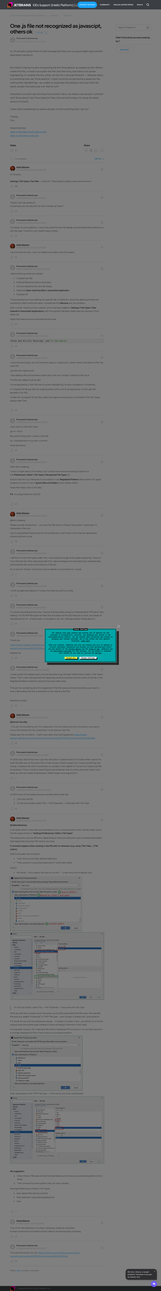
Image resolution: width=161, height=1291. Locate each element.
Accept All (71, 658)
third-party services (62, 651)
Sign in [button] (140, 5)
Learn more (85, 641)
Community (105, 5)
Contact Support (87, 5)
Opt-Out (98, 653)
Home (19, 4)
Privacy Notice (75, 649)
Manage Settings (88, 658)
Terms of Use (94, 649)
